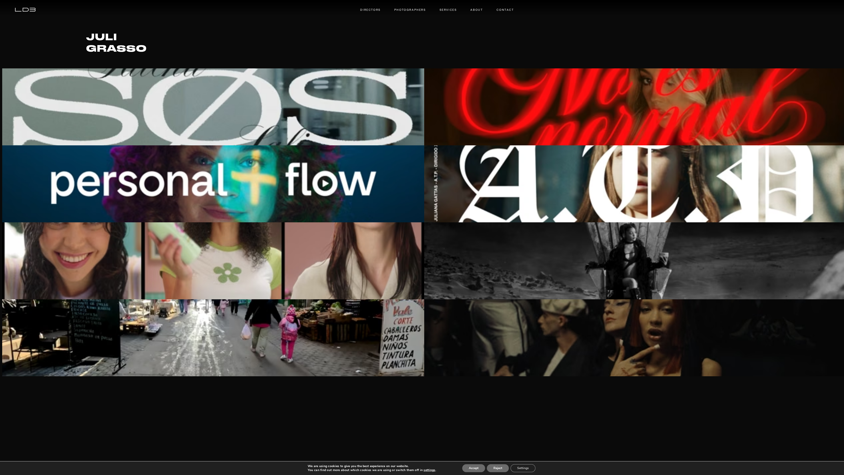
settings (429, 470)
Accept (473, 468)
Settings (523, 468)
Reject (497, 468)
